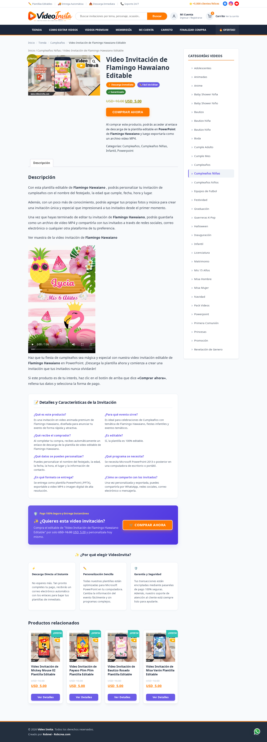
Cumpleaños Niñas (49, 50)
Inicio (31, 50)
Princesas (200, 332)
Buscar (157, 16)
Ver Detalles (46, 697)
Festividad (200, 200)
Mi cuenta (146, 29)
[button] (94, 61)
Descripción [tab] (41, 163)
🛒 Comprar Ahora (147, 525)
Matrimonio (201, 261)
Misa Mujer (201, 287)
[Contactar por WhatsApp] (257, 732)
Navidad (199, 296)
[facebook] (225, 3)
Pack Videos (201, 305)
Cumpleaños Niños (206, 182)
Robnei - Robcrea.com (56, 734)
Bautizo (199, 112)
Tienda (37, 29)
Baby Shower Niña (206, 94)
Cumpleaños (131, 146)
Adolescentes (202, 68)
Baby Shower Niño (206, 103)
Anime (198, 85)
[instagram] (231, 3)
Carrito (167, 29)
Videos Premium (96, 29)
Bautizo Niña (202, 120)
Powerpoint (125, 151)
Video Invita (45, 729)
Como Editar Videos (63, 29)
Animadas (200, 77)
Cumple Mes (202, 156)
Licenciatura (202, 252)
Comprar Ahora (127, 112)
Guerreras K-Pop (204, 217)
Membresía (124, 29)
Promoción (201, 340)
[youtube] (236, 3)
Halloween (201, 226)
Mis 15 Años (202, 270)
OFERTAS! (227, 29)
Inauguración (202, 235)
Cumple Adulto (203, 147)
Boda (197, 138)
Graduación (201, 209)
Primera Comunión (206, 323)
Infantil (111, 151)
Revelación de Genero (208, 349)
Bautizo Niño (202, 129)
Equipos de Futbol (205, 191)
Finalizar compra (193, 29)
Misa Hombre (203, 279)
